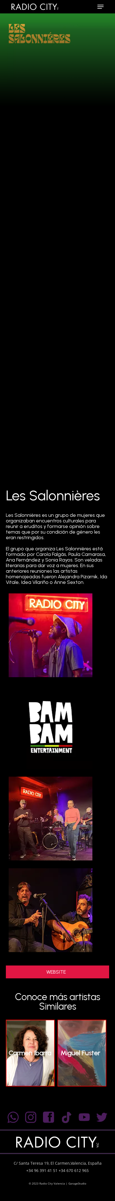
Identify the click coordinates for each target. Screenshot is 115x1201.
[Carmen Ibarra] (30, 1084)
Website (56, 972)
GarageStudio (77, 1183)
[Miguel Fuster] (82, 1084)
